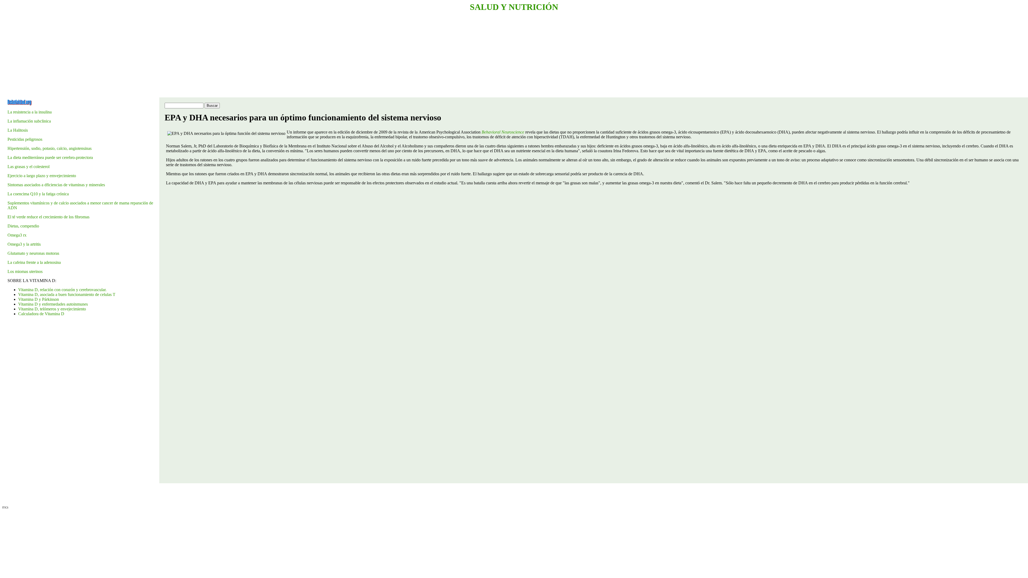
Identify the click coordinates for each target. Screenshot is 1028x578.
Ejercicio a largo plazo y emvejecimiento (41, 175)
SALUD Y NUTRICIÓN (514, 7)
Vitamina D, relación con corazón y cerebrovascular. (62, 289)
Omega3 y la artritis (24, 244)
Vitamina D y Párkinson (38, 299)
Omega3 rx (17, 235)
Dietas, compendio (23, 226)
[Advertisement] (162, 55)
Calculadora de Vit (41, 313)
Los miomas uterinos (25, 271)
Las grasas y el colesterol (28, 166)
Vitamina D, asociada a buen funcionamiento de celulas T (66, 294)
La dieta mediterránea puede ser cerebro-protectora (50, 157)
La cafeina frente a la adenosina (34, 262)
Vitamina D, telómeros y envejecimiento (52, 309)
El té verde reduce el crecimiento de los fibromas (48, 217)
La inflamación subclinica (29, 121)
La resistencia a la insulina (29, 112)
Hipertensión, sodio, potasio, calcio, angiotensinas (49, 148)
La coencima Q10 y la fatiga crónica (38, 194)
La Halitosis (17, 130)
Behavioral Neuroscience (503, 132)
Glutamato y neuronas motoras (33, 253)
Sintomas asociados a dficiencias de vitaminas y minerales (56, 184)
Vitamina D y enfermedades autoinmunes (53, 304)
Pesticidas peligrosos (24, 139)
